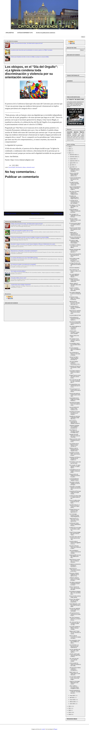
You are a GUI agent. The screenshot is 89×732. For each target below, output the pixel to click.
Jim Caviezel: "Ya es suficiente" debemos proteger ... (75, 340)
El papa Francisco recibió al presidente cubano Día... (75, 280)
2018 (69, 714)
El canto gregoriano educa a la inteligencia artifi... (75, 349)
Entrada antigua (58, 213)
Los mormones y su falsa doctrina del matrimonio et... (74, 646)
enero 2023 (72, 703)
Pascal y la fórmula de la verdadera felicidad (75, 237)
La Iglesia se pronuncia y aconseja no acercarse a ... (75, 565)
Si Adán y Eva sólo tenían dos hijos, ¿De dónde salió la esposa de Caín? (27, 43)
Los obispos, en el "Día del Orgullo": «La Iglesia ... (75, 206)
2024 (69, 150)
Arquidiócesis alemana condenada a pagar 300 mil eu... (75, 417)
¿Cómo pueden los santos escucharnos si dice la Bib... (75, 664)
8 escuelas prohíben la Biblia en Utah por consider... (75, 628)
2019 (69, 712)
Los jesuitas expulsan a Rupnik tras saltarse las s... (75, 372)
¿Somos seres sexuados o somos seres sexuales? (74, 332)
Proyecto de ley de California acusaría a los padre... (75, 475)
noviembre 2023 (73, 156)
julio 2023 (72, 164)
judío (72, 136)
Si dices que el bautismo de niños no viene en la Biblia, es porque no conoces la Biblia (30, 56)
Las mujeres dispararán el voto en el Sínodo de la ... (75, 294)
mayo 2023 (72, 695)
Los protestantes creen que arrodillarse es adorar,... (75, 641)
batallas (82, 137)
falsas (82, 135)
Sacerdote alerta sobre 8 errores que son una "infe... (75, 538)
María (82, 132)
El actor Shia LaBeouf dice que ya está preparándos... (74, 600)
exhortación (69, 137)
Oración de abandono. (75, 267)
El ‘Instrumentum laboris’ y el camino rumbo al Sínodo (75, 224)
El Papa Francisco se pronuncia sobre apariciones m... (74, 511)
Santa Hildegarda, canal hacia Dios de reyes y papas (75, 605)
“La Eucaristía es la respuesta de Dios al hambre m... (75, 318)
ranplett (43, 729)
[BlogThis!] (14, 165)
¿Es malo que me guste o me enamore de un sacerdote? (23, 264)
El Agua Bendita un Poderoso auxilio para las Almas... (75, 211)
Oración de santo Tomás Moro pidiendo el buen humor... (75, 229)
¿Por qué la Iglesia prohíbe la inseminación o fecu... (75, 363)
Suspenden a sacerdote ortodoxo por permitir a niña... (75, 488)
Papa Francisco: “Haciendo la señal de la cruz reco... (75, 570)
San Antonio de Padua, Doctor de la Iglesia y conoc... (75, 404)
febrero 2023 (73, 701)
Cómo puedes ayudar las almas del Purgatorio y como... (75, 260)
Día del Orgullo (11, 167)
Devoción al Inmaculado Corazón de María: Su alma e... (75, 323)
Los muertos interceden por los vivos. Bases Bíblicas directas (24, 257)
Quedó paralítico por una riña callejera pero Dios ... (75, 556)
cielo (80, 133)
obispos (24, 167)
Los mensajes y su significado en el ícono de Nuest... (75, 215)
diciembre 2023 (73, 154)
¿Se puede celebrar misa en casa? (18, 277)
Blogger (55, 729)
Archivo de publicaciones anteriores (45, 32)
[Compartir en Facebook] (16, 165)
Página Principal (35, 213)
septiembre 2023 (74, 160)
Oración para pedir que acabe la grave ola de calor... (75, 395)
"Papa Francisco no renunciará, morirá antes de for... (74, 520)
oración (69, 132)
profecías (69, 135)
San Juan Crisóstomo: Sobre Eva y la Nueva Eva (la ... (75, 619)
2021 (69, 708)
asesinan (74, 135)
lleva (77, 137)
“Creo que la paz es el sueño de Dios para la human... (75, 390)
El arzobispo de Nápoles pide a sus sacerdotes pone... (75, 593)
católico (69, 133)
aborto (76, 132)
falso (79, 135)
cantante (82, 136)
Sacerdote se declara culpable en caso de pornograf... (75, 483)
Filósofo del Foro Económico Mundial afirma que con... (75, 303)
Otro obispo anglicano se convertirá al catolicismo (75, 328)
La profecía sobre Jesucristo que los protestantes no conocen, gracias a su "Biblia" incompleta (31, 50)
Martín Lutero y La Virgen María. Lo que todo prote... (75, 673)
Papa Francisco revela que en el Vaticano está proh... (75, 561)
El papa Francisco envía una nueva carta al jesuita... (75, 376)
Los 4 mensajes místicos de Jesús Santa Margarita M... (75, 515)
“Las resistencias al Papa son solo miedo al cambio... (75, 354)
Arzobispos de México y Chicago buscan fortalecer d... (75, 458)
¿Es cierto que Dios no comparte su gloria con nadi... (75, 623)
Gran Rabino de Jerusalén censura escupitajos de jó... (74, 431)
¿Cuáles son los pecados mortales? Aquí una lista (22, 230)
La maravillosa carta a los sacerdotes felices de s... (75, 344)
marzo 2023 (72, 699)
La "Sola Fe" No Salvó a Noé (75, 99)
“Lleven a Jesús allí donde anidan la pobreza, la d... (74, 174)
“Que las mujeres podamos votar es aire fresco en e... (75, 220)
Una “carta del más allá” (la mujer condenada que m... (75, 381)
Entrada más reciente (10, 213)
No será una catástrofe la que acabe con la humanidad (75, 610)
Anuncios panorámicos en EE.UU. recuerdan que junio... (75, 692)
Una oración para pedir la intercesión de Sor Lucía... (75, 255)
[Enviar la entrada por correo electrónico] (10, 165)
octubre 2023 (73, 158)
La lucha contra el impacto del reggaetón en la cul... (75, 542)
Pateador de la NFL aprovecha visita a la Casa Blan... (75, 436)
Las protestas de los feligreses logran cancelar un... (74, 445)
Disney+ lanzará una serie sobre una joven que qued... (75, 588)
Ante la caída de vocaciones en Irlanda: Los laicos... (75, 637)
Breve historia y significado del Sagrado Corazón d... (75, 422)
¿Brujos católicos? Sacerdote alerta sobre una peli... (75, 285)
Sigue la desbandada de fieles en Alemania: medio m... (75, 188)
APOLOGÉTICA (10, 32)
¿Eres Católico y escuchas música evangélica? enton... (75, 687)
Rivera (78, 136)
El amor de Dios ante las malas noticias (75, 596)
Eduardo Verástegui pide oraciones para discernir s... (75, 251)
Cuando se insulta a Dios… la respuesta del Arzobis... (75, 289)
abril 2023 (72, 697)
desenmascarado (70, 139)
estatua (68, 136)
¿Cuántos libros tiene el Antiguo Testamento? (21, 284)
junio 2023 (72, 167)
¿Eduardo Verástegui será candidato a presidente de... (74, 427)
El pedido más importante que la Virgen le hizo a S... (74, 197)
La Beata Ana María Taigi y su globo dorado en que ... (75, 497)
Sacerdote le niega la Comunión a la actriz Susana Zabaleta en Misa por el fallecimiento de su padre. (33, 244)
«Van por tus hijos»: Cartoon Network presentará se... (74, 358)
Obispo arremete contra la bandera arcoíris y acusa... (75, 440)
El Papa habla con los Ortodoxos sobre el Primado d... (74, 170)
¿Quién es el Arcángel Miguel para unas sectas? (75, 682)
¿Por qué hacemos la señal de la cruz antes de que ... (75, 614)
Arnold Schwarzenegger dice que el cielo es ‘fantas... (75, 533)
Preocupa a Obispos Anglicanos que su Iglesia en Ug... (74, 574)
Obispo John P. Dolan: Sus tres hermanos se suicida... (75, 632)
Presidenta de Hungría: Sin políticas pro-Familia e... (75, 413)
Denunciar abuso (72, 719)
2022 (69, 706)
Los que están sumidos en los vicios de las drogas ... (75, 678)
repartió (72, 140)
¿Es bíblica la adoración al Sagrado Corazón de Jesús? (75, 583)
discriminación (19, 167)
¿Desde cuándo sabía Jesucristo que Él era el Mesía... (75, 655)
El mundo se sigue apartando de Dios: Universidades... (74, 241)
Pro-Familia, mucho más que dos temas (75, 462)
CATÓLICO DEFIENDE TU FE (25, 32)
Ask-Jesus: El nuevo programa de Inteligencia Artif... (74, 193)
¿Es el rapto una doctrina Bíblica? (18, 271)
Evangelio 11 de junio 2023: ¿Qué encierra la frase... (75, 454)
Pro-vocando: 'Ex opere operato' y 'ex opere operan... (75, 466)
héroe (74, 137)
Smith (79, 137)
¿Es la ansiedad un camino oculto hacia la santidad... (75, 552)
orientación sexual (30, 167)
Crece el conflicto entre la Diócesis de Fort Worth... (75, 501)
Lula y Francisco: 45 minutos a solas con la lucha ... (75, 271)
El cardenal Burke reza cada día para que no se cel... (75, 385)
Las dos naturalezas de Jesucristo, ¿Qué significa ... (75, 651)
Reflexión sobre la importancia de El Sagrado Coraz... (74, 449)
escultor (75, 139)
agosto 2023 (73, 162)
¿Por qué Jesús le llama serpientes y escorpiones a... (75, 669)
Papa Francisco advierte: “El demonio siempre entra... (75, 312)
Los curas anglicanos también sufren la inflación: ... (74, 275)
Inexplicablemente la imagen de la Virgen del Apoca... (75, 399)
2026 (69, 146)
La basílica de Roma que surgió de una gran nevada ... (75, 492)
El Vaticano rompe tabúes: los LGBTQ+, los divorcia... (75, 298)
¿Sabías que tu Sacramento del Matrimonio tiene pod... (75, 234)
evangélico (74, 133)
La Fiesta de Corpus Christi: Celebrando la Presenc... (75, 524)
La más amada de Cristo (75, 315)
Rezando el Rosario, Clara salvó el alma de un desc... (75, 547)
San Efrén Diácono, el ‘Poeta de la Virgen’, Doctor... (75, 506)
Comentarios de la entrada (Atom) (36, 218)
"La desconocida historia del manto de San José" (75, 179)
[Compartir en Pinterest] (17, 165)
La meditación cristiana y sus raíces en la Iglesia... (75, 246)
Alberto (74, 136)
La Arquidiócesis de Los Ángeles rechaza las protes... (75, 471)
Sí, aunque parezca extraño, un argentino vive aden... (75, 307)
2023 (69, 152)
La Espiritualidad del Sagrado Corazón (74, 479)
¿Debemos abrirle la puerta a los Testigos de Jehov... (75, 579)
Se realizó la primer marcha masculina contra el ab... (74, 183)
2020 (69, 710)
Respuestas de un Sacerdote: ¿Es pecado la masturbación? (24, 250)
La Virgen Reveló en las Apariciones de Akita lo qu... (75, 264)
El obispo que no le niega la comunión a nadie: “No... (75, 529)
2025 (69, 148)
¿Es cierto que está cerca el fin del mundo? (74, 660)
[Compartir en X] (15, 165)
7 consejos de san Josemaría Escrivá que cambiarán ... (74, 202)
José (83, 133)
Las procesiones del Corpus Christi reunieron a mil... (74, 408)
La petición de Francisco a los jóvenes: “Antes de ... (75, 367)
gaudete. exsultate (80, 139)
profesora (69, 140)
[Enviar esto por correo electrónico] (12, 165)
